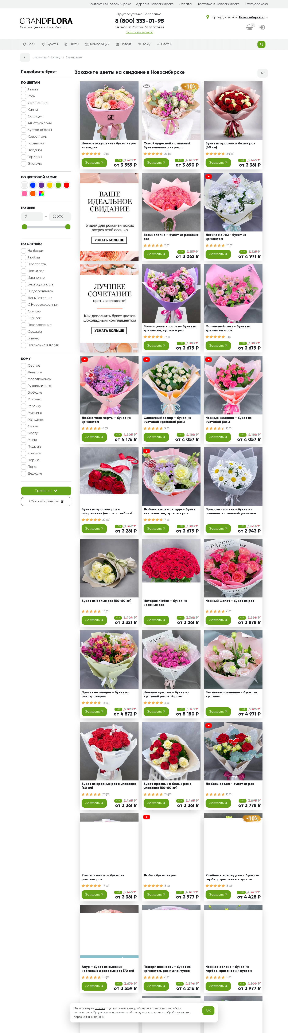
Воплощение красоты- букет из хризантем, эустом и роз (170, 328)
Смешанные (38, 103)
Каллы (33, 110)
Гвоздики (35, 150)
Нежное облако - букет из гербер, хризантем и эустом (229, 969)
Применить (43, 491)
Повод (126, 44)
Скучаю (34, 311)
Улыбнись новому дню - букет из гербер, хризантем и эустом (232, 877)
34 (228, 153)
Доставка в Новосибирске (218, 4)
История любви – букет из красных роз (165, 603)
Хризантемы (37, 137)
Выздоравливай (41, 291)
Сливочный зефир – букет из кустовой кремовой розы (167, 420)
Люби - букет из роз (160, 875)
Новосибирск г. (251, 17)
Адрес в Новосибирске (155, 4)
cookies (100, 1008)
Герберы (35, 157)
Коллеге (34, 453)
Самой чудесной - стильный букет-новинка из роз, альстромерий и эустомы (167, 146)
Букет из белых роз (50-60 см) (106, 601)
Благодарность (40, 284)
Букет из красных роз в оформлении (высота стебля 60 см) (108, 512)
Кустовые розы (40, 130)
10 (104, 153)
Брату (33, 433)
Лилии (33, 89)
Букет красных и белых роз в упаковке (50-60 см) (167, 786)
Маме (32, 440)
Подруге (35, 446)
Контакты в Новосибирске (110, 4)
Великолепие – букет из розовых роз (171, 237)
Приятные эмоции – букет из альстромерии (105, 694)
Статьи (166, 44)
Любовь (34, 257)
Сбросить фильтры (44, 501)
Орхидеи (35, 116)
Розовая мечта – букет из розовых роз (103, 877)
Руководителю (39, 386)
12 (228, 245)
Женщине (35, 419)
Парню (33, 460)
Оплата (185, 4)
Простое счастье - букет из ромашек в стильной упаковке (231, 511)
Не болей (35, 251)
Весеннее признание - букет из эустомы (231, 694)
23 (166, 153)
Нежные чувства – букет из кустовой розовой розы (166, 694)
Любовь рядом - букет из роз (230, 784)
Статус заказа (256, 4)
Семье (33, 426)
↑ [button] (275, 923)
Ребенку (34, 406)
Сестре (34, 365)
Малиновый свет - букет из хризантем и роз (228, 328)
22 (104, 519)
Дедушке (35, 473)
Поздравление (40, 325)
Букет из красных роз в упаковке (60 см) (109, 786)
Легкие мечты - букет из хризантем (226, 237)
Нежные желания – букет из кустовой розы (229, 420)
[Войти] (262, 28)
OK (208, 1010)
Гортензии (36, 143)
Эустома (35, 163)
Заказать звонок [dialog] (139, 32)
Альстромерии (40, 123)
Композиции (99, 44)
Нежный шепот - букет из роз (230, 601)
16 (104, 702)
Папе (32, 467)
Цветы (74, 44)
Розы (31, 44)
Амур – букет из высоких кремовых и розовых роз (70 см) (108, 969)
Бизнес (33, 338)
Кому (146, 44)
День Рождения (40, 298)
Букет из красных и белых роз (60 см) (230, 145)
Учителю (35, 399)
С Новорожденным (43, 305)
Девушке (35, 372)
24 (166, 794)
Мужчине (35, 413)
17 (166, 336)
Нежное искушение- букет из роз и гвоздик (109, 145)
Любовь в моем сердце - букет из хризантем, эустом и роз (169, 511)
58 (104, 977)
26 (104, 794)
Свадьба (35, 332)
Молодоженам (39, 379)
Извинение (36, 278)
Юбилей (34, 318)
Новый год (36, 271)
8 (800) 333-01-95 (139, 21)
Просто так (37, 264)
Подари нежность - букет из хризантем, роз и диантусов (167, 969)
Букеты (52, 44)
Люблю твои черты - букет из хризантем (106, 420)
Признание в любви (43, 345)
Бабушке (35, 392)
